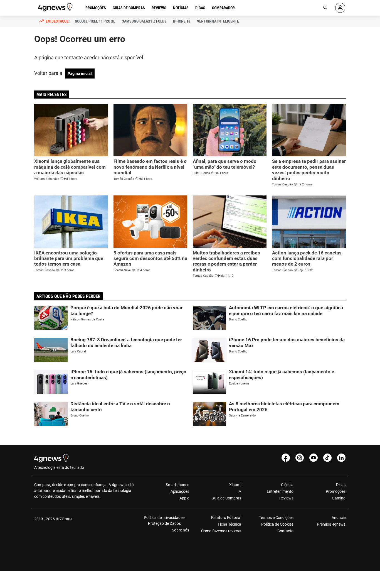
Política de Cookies (277, 524)
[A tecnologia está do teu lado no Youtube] (313, 458)
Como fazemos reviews (221, 531)
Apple (184, 498)
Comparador (223, 8)
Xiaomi (235, 484)
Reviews (159, 8)
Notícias (181, 8)
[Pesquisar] (325, 7)
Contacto (285, 531)
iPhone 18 (181, 21)
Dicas (200, 8)
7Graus (66, 519)
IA (239, 491)
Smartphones (177, 484)
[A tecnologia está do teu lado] (56, 7)
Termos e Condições (276, 517)
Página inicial (80, 73)
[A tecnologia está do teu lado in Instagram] (299, 458)
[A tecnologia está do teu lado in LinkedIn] (341, 458)
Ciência (287, 484)
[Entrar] (340, 8)
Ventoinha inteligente (218, 21)
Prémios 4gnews (331, 524)
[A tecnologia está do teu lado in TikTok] (327, 458)
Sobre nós (180, 530)
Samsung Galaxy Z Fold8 (144, 21)
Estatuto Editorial (226, 517)
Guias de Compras (129, 8)
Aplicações (180, 491)
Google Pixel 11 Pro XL (95, 21)
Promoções (95, 8)
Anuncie (339, 517)
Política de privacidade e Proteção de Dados (164, 520)
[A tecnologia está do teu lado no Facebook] (286, 458)
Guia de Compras (226, 498)
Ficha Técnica (229, 524)
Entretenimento (280, 491)
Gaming (339, 498)
